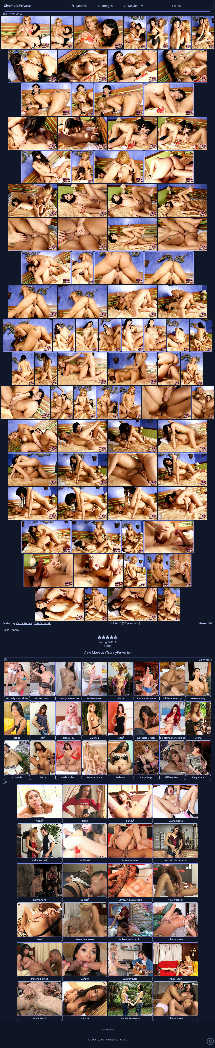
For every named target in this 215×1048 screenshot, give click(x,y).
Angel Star (175, 978)
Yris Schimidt (42, 623)
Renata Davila (94, 777)
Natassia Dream (146, 737)
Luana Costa (175, 820)
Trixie (17, 737)
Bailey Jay (68, 737)
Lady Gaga (146, 777)
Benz (85, 820)
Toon (120, 737)
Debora (120, 777)
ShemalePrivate (17, 5)
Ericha (198, 737)
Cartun (85, 1018)
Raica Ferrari (39, 860)
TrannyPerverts (12, 13)
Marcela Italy (198, 698)
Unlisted (120, 698)
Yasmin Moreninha (175, 860)
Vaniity (85, 978)
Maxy (43, 777)
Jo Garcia (17, 777)
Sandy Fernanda (130, 1018)
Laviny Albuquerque (130, 899)
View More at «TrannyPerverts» (108, 652)
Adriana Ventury (172, 698)
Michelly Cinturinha (17, 698)
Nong (39, 820)
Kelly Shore (39, 899)
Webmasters (107, 1029)
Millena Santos (39, 978)
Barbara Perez (95, 698)
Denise (84, 899)
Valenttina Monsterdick (172, 737)
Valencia (94, 737)
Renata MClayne (146, 698)
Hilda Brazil (39, 1018)
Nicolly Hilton (175, 899)
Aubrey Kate (130, 978)
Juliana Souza (175, 939)
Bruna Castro (42, 698)
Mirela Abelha (130, 860)
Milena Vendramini (130, 939)
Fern (39, 939)
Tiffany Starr (172, 777)
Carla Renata (24, 623)
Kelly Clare (198, 777)
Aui (42, 737)
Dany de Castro (85, 939)
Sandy (130, 820)
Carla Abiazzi (68, 777)
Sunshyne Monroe (68, 698)
